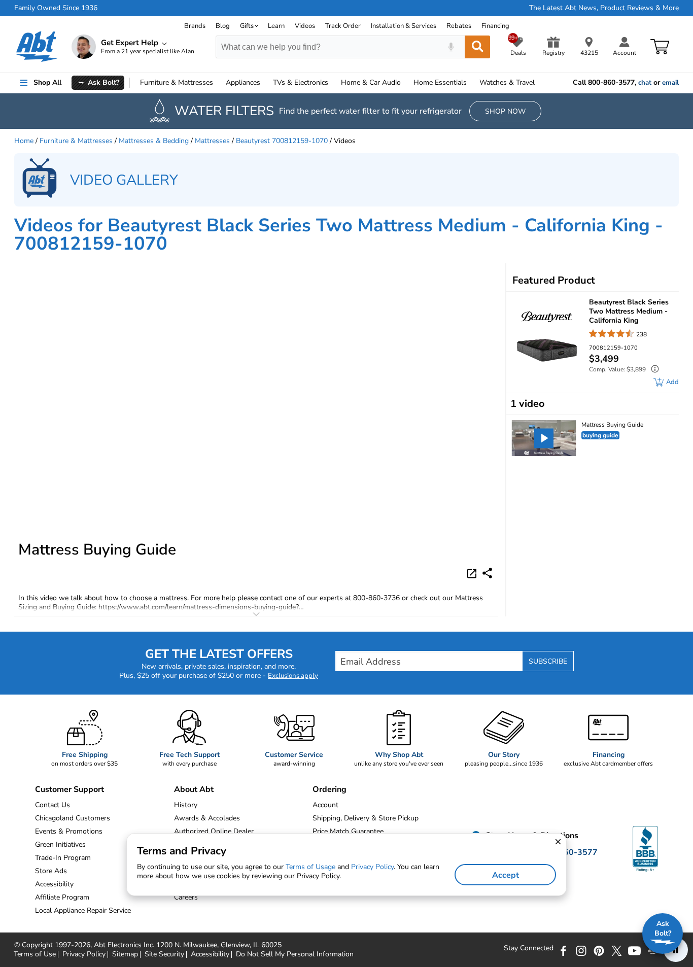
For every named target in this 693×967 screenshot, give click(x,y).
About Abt (194, 789)
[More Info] (652, 370)
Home (440, 82)
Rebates (458, 25)
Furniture (176, 82)
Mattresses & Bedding (154, 141)
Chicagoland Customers (72, 818)
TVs (300, 82)
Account (325, 805)
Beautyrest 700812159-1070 (282, 141)
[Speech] (450, 47)
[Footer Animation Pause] (676, 950)
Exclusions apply (293, 675)
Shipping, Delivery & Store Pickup (366, 818)
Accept (505, 875)
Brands (194, 25)
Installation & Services (403, 25)
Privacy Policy (84, 954)
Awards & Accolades (207, 818)
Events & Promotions (68, 831)
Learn (276, 25)
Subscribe (548, 661)
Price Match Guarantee (348, 831)
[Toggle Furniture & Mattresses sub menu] (217, 82)
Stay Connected (528, 948)
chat (644, 82)
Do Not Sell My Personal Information (295, 954)
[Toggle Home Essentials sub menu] (471, 82)
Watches (507, 82)
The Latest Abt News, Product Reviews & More (604, 8)
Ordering (329, 789)
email (670, 82)
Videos (305, 25)
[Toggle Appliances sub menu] (264, 82)
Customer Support (69, 789)
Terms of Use (35, 954)
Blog (223, 25)
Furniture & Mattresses (76, 141)
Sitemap (125, 954)
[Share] (487, 573)
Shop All (47, 82)
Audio (371, 82)
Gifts (247, 25)
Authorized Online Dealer (214, 831)
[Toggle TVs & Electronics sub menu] (332, 82)
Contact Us (52, 805)
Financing (495, 25)
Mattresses (212, 141)
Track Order (343, 25)
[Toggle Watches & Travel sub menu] (539, 82)
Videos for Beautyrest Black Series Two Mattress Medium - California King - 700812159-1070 (338, 234)
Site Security (164, 954)
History (185, 805)
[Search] (477, 47)
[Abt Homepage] (36, 46)
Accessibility (210, 954)
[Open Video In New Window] (473, 572)
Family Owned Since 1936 (55, 8)
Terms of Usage (310, 867)
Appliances (243, 82)
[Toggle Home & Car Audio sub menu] (405, 82)
